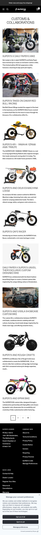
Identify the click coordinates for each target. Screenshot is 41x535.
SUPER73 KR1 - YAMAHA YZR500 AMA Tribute (19, 146)
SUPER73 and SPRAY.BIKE (16, 398)
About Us (26, 432)
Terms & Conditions (30, 437)
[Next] (27, 417)
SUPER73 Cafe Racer (14, 231)
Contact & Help (8, 473)
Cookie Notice (28, 444)
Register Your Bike (9, 481)
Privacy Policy (27, 440)
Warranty (6, 492)
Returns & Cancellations (7, 486)
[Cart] (37, 9)
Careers (25, 449)
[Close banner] (39, 494)
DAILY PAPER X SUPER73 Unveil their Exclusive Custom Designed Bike (19, 270)
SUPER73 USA (28, 461)
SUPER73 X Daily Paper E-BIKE (19, 56)
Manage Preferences (30, 463)
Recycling (26, 453)
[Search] (7, 9)
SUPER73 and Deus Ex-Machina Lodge (20, 189)
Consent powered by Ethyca (28, 531)
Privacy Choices (28, 457)
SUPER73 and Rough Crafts (19, 354)
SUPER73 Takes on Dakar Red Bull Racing (19, 102)
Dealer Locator (8, 477)
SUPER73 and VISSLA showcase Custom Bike (20, 313)
